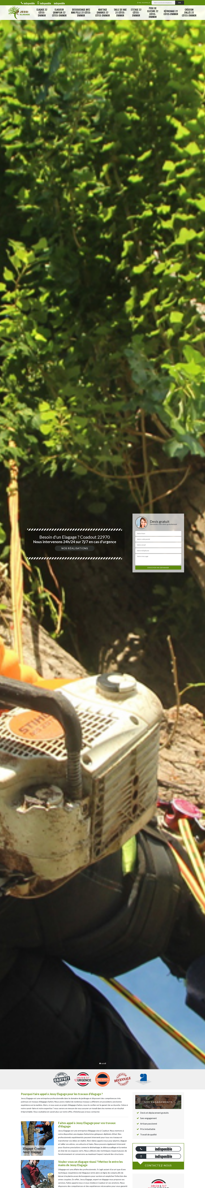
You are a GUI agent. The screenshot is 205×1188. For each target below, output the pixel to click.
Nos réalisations (74, 548)
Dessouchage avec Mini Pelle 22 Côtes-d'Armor (81, 12)
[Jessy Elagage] (19, 12)
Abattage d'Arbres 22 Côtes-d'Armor (102, 12)
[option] (102, 594)
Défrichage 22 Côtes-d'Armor (171, 12)
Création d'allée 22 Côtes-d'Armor (189, 12)
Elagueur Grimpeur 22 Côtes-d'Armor (59, 12)
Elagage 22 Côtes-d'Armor (42, 12)
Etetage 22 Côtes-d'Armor (136, 12)
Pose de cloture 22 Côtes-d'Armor (152, 13)
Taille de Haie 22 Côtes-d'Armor (120, 12)
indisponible (29, 3)
